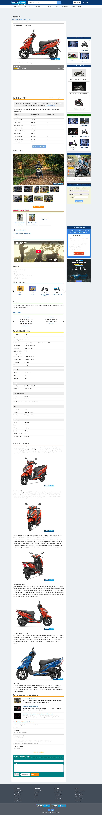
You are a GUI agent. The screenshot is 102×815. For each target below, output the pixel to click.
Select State (76, 2)
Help (76, 792)
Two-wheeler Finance (59, 790)
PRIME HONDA (26, 317)
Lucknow (19, 796)
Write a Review (61, 68)
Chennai (15, 794)
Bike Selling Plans (58, 794)
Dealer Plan (48, 6)
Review (26, 22)
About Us (77, 790)
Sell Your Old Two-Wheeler (79, 227)
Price (15, 22)
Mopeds (36, 796)
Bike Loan (56, 6)
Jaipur (21, 798)
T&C (76, 798)
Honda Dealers (17, 312)
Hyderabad (21, 790)
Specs (22, 22)
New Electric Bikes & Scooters (79, 115)
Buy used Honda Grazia (21, 230)
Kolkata (15, 801)
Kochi (19, 794)
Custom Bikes (37, 801)
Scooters (36, 794)
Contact (76, 794)
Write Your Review (30, 722)
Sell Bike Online (16, 6)
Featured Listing (58, 796)
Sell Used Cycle (58, 801)
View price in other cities (39, 146)
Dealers (73, 6)
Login (85, 2)
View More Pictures (38, 207)
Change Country (78, 801)
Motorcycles (37, 792)
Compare (80, 6)
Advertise (79, 792)
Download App (82, 790)
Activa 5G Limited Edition (45, 295)
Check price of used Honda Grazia (23, 233)
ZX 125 (32, 294)
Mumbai (15, 792)
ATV (35, 798)
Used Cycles (20, 801)
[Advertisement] (51, 11)
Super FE (20, 294)
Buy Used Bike (26, 6)
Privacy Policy (80, 798)
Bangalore (16, 790)
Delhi (15, 796)
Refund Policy (77, 796)
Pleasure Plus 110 (57, 294)
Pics (18, 22)
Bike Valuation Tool (51, 105)
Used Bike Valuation (38, 6)
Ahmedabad (16, 798)
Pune (19, 792)
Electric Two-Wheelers (39, 790)
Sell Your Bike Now (78, 253)
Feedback (81, 794)
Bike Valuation (57, 792)
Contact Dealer (26, 326)
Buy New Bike (65, 6)
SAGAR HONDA (51, 317)
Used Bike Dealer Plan (59, 798)
